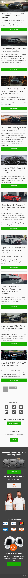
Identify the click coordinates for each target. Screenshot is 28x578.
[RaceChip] (9, 3)
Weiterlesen (14, 29)
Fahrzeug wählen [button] (14, 472)
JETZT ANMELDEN (14, 423)
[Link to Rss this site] (25, 576)
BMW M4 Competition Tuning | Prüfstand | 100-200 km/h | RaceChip (12, 15)
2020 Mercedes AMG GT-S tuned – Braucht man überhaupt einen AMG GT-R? (13, 328)
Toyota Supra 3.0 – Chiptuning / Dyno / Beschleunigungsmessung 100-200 (13, 207)
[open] (25, 2)
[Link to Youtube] (17, 576)
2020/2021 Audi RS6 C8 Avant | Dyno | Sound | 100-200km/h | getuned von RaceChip (13, 91)
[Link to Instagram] (23, 576)
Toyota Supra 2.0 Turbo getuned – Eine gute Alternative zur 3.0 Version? (13, 250)
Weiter (14, 439)
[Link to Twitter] (19, 576)
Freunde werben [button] (14, 564)
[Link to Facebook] (21, 576)
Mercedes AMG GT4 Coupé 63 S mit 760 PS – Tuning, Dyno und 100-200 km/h (13, 170)
